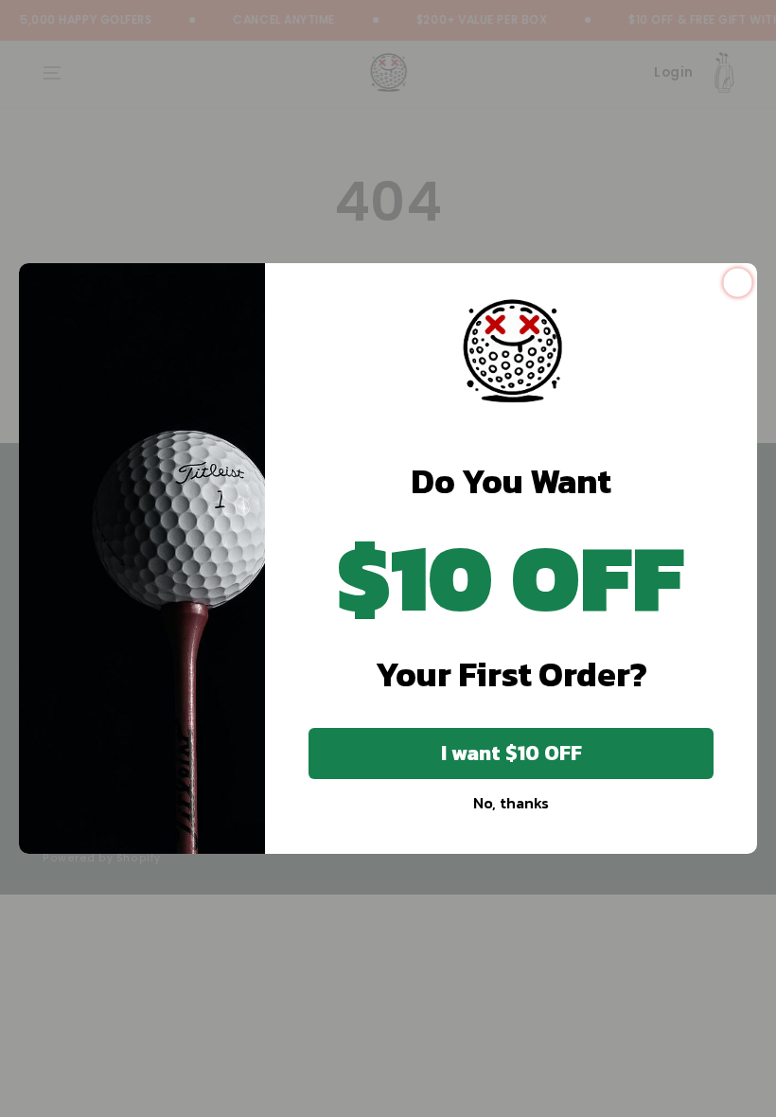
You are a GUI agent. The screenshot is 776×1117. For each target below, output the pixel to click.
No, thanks (511, 802)
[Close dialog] (738, 282)
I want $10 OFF (511, 753)
